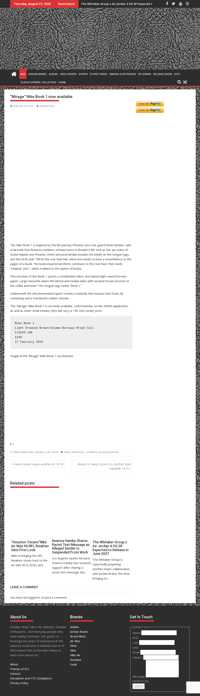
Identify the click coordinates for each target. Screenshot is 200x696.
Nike (23, 74)
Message (139, 676)
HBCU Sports (68, 74)
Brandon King (46, 106)
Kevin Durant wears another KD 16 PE (39, 464)
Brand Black (78, 636)
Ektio (73, 646)
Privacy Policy (19, 683)
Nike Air (75, 655)
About (14, 664)
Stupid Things (98, 74)
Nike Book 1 (78, 452)
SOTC (177, 74)
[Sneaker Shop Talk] (14, 73)
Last (135, 642)
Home (61, 82)
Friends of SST (19, 669)
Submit (138, 686)
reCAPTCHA (140, 681)
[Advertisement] (29, 222)
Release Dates (162, 74)
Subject (137, 657)
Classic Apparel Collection (38, 82)
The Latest (52, 452)
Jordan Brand (37, 74)
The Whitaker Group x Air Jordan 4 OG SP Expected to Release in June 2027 (131, 4)
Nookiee (75, 660)
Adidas (53, 74)
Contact (15, 674)
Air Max (75, 641)
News (16, 452)
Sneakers (40, 452)
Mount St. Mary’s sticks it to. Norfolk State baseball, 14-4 (104, 466)
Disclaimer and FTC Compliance (31, 678)
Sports (83, 74)
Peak (73, 664)
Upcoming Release (108, 452)
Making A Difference (123, 74)
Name (136, 633)
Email (136, 652)
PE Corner (144, 74)
